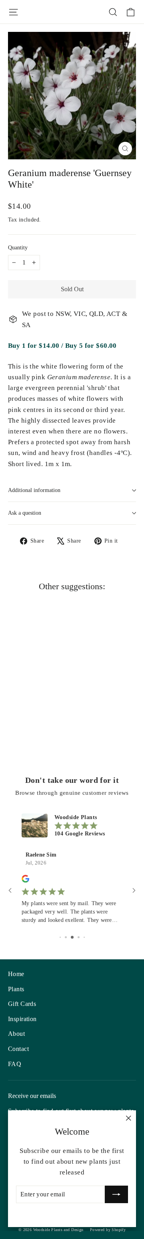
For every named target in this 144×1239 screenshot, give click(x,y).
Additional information (34, 490)
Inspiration (22, 1019)
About (16, 1033)
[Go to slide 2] (66, 937)
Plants (16, 989)
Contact (18, 1048)
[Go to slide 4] (79, 937)
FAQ (14, 1064)
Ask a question (24, 513)
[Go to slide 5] (84, 937)
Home (16, 973)
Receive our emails (32, 1095)
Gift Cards (22, 1003)
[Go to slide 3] (72, 937)
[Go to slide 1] (60, 937)
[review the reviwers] (25, 881)
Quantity (18, 248)
